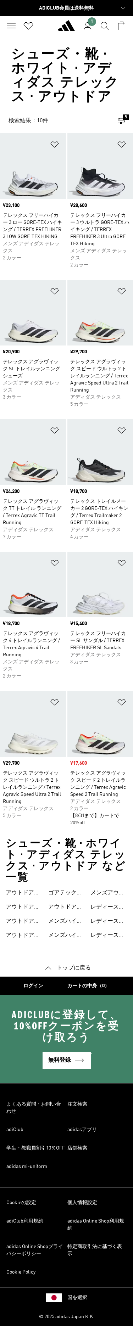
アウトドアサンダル (65, 907)
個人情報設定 (82, 1202)
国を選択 (77, 1297)
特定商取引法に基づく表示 (94, 1250)
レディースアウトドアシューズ (107, 936)
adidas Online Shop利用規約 (95, 1225)
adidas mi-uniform (26, 1166)
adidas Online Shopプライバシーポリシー (34, 1250)
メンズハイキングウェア (65, 922)
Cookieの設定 (21, 1202)
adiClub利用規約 (24, 1221)
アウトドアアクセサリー (23, 922)
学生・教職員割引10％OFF (35, 1148)
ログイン (33, 985)
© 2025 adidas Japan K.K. (66, 1316)
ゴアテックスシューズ (65, 893)
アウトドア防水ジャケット (23, 936)
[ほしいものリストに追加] (54, 146)
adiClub (14, 1129)
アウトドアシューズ (23, 907)
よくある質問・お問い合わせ (33, 1108)
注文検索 (77, 1104)
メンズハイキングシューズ (65, 936)
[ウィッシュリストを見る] (28, 25)
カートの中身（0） (88, 985)
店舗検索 (77, 1148)
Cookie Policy (20, 1272)
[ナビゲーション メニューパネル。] (11, 25)
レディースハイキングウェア (107, 907)
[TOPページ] (66, 28)
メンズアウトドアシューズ (107, 893)
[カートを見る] (121, 25)
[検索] (104, 25)
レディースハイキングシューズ (107, 922)
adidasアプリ (82, 1129)
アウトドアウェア (23, 893)
